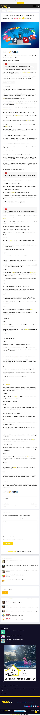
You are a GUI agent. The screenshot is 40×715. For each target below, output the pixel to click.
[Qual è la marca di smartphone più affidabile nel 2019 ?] (3, 636)
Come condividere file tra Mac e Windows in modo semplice (15, 615)
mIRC (27, 120)
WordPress (27, 329)
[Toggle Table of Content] (12, 82)
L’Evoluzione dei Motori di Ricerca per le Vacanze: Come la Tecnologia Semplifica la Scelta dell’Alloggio (22, 570)
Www (7, 605)
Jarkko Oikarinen (18, 115)
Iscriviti (5, 593)
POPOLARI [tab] (11, 598)
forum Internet (5, 109)
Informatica (8, 614)
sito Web (6, 126)
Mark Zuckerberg (33, 272)
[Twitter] (27, 706)
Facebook (28, 72)
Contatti (38, 710)
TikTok (4, 422)
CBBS (4, 98)
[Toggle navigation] (22, 6)
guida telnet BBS (15, 103)
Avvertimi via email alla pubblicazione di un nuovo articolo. (13, 539)
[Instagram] (29, 706)
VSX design (6, 710)
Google (28, 456)
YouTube (23, 72)
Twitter (31, 309)
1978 (8, 90)
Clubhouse (19, 435)
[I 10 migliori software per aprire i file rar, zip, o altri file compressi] (3, 580)
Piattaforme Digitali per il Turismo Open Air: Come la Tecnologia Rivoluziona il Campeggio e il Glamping (22, 565)
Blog (35, 710)
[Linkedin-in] (31, 706)
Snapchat (8, 384)
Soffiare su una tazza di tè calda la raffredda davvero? (14, 560)
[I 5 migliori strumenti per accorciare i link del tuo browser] (3, 641)
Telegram (17, 396)
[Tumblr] (33, 706)
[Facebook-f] (25, 706)
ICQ (29, 120)
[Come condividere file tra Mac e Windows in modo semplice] (3, 576)
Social (16, 18)
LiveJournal (13, 192)
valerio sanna (5, 18)
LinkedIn (10, 240)
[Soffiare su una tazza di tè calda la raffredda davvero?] (3, 561)
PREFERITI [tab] (30, 598)
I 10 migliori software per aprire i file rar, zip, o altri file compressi (16, 579)
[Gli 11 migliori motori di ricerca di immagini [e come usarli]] (3, 632)
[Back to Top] (36, 712)
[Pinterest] (38, 706)
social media (11, 55)
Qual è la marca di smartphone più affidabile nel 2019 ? (14, 635)
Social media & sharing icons (15, 714)
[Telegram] (36, 706)
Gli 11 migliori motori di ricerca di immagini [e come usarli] (15, 630)
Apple (33, 439)
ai (27, 124)
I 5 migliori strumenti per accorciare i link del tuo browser (14, 639)
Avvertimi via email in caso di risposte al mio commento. (13, 536)
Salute (7, 601)
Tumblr (4, 324)
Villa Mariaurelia (12, 551)
